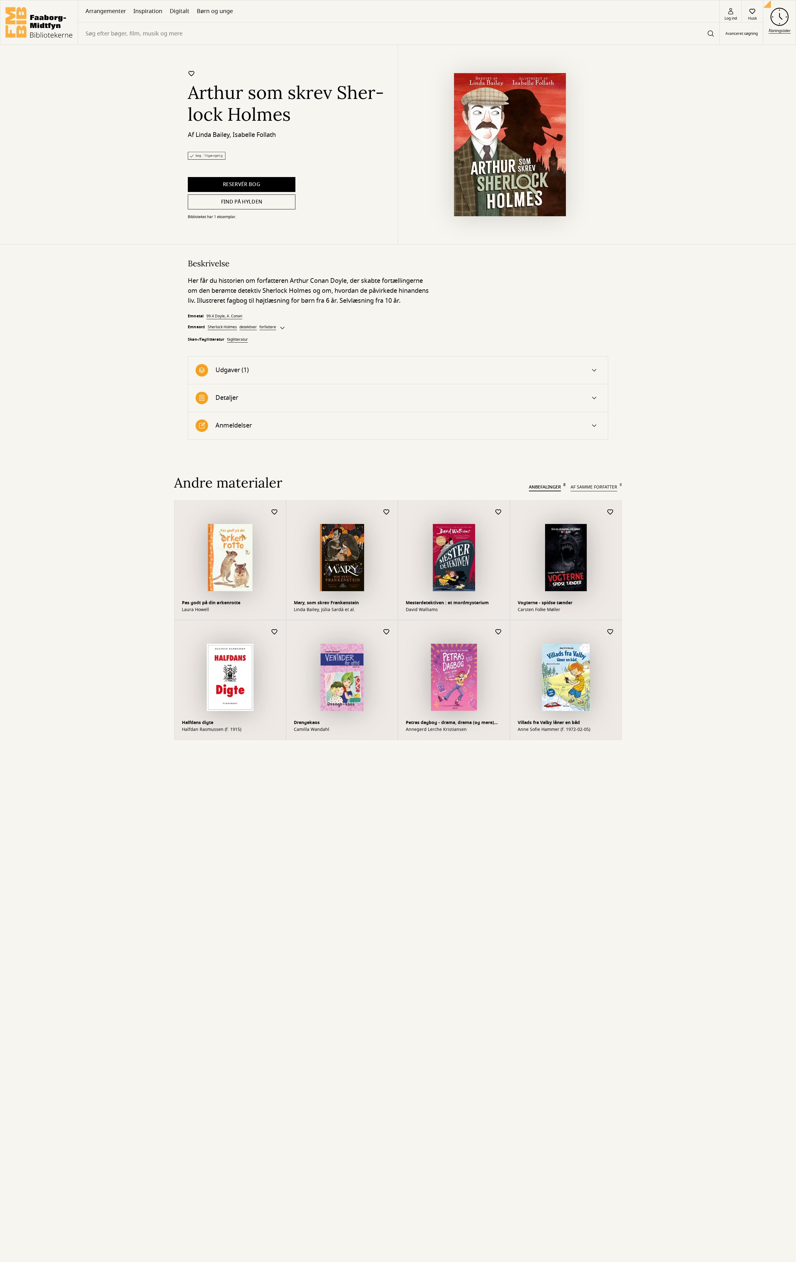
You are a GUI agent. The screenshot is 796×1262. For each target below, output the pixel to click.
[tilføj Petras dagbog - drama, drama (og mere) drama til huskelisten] (498, 632)
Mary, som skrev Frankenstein (326, 603)
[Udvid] (282, 328)
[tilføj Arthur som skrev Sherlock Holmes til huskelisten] (191, 73)
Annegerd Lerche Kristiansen (436, 729)
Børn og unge (215, 11)
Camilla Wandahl (311, 729)
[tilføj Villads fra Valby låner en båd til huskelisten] (610, 632)
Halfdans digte (197, 722)
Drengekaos (307, 722)
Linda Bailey (212, 134)
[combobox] (399, 33)
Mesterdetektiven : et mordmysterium (447, 603)
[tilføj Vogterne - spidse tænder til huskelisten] (610, 512)
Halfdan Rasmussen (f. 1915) (211, 729)
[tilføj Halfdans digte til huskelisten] (274, 632)
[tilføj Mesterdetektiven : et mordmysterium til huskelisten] (498, 512)
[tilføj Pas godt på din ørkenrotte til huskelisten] (274, 512)
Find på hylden (241, 202)
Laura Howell (195, 609)
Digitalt (179, 11)
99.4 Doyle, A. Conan (224, 316)
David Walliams (422, 609)
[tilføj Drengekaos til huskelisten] (386, 632)
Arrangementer (106, 11)
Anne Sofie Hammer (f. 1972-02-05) (554, 729)
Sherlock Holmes (222, 327)
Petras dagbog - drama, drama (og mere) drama (450, 723)
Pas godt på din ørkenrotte (211, 603)
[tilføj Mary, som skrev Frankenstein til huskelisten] (386, 512)
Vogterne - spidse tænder (545, 603)
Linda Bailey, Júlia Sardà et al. (324, 609)
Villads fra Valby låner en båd (549, 722)
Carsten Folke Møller (539, 609)
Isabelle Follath (254, 134)
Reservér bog (241, 184)
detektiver (248, 327)
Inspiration (147, 11)
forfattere (267, 327)
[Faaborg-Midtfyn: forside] (39, 22)
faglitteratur (237, 339)
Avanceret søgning (741, 33)
